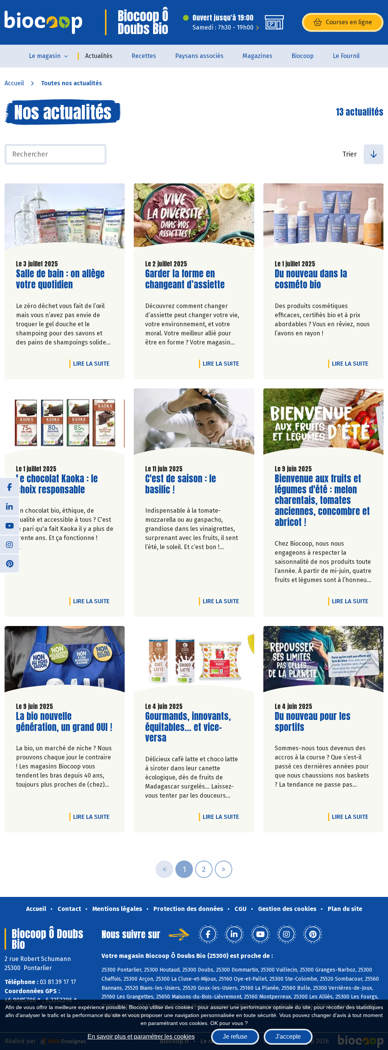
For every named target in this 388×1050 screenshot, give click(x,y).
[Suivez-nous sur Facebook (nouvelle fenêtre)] (9, 487)
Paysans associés (199, 55)
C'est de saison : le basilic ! (188, 484)
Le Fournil (346, 55)
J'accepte (288, 1036)
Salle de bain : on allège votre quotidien (60, 279)
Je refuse (235, 1036)
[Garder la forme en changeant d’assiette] (194, 218)
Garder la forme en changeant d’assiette (188, 279)
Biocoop (302, 55)
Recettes (143, 55)
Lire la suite (93, 363)
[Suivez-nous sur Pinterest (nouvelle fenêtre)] (9, 563)
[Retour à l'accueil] (43, 22)
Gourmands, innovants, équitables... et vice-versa (188, 727)
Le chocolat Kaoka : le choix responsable (59, 484)
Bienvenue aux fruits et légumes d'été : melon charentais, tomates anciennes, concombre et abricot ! (322, 500)
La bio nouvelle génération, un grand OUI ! (64, 722)
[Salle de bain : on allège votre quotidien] (65, 218)
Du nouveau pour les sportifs (318, 722)
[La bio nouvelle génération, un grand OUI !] (65, 661)
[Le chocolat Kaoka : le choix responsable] (65, 423)
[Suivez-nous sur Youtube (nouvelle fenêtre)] (9, 525)
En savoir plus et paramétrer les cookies (141, 1036)
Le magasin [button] (45, 55)
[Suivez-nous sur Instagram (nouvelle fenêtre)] (9, 544)
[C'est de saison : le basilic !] (194, 423)
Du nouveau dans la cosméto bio (318, 279)
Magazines (257, 55)
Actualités (99, 55)
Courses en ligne (349, 22)
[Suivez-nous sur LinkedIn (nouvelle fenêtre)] (9, 506)
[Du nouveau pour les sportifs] (323, 661)
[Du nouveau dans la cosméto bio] (323, 218)
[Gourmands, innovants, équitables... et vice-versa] (194, 661)
